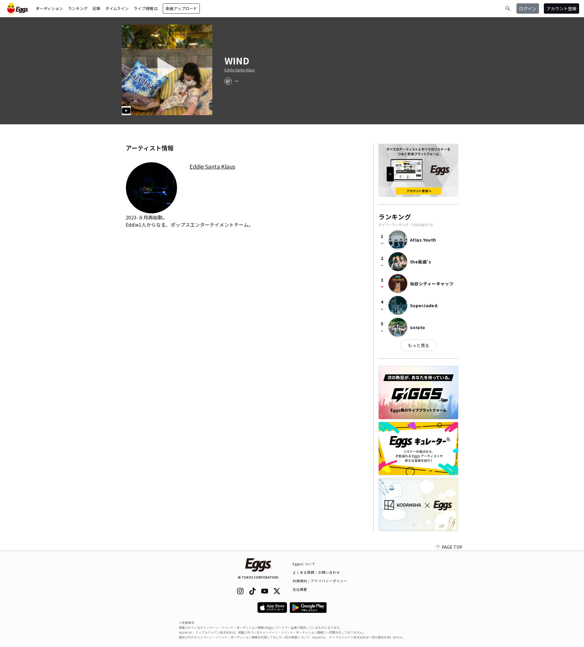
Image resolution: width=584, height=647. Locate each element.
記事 (96, 8)
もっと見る (418, 345)
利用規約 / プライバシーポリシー (320, 580)
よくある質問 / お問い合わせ (316, 572)
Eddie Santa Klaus (239, 69)
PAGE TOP (452, 547)
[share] (228, 81)
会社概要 (300, 589)
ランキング (78, 8)
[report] (236, 81)
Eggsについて (304, 563)
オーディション (49, 8)
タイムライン (117, 8)
